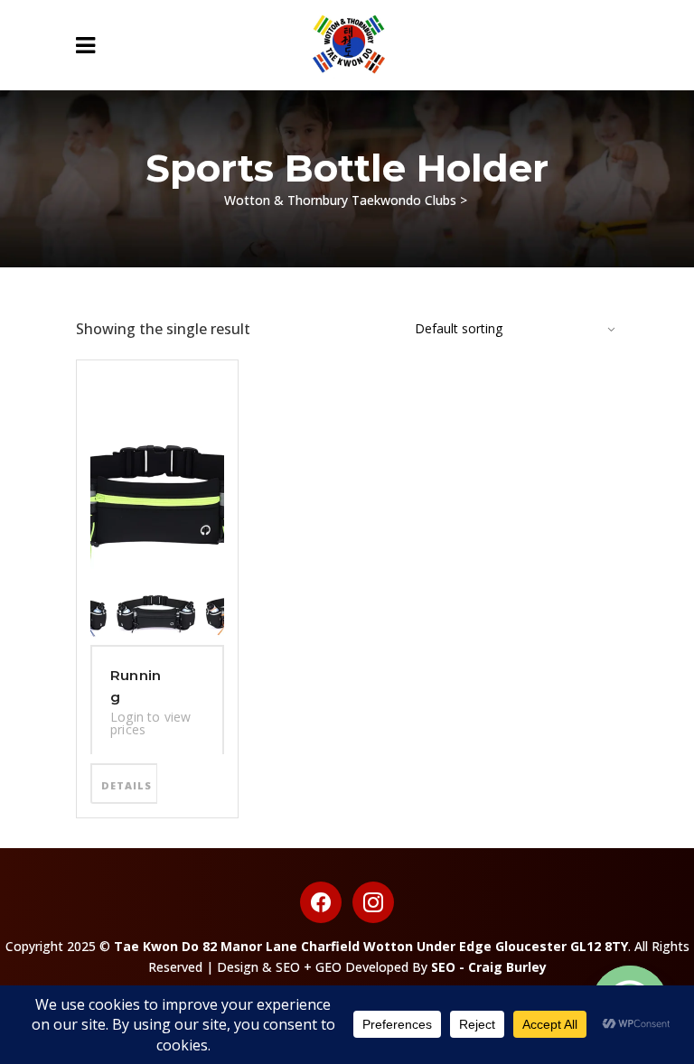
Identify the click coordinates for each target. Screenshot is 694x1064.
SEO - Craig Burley (489, 966)
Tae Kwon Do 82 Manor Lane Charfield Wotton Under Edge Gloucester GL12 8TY (371, 946)
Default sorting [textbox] (458, 328)
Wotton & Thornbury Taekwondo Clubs (340, 200)
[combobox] (505, 328)
